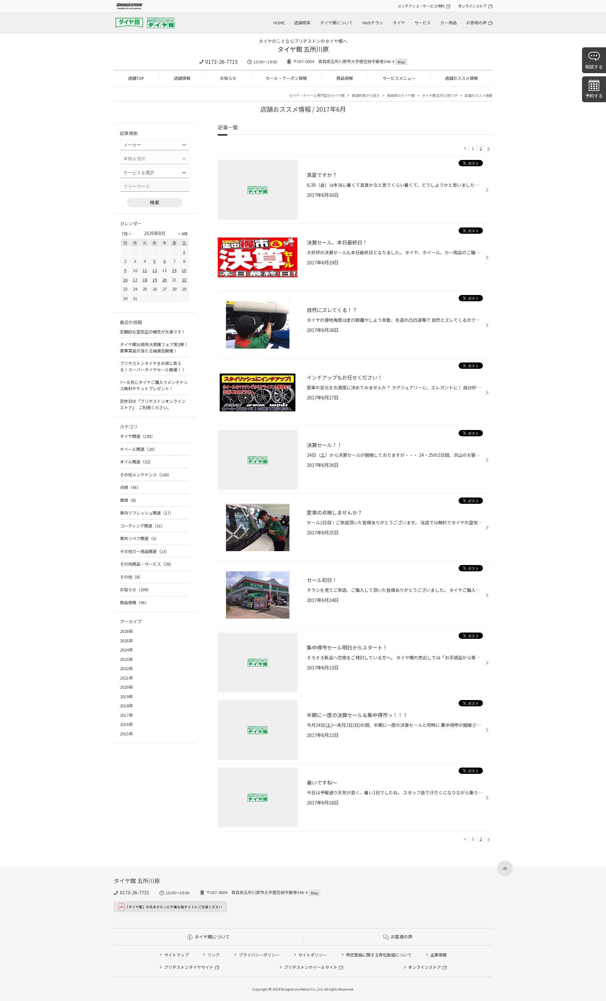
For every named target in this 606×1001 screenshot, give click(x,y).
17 (135, 280)
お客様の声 (476, 23)
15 (184, 270)
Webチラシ (372, 23)
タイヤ (399, 23)
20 (164, 280)
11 (145, 270)
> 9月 (183, 234)
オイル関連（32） (136, 462)
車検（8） (129, 500)
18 (145, 280)
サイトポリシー (312, 955)
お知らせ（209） (135, 589)
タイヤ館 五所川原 (303, 49)
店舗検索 (302, 23)
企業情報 (438, 955)
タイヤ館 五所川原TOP (439, 95)
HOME (279, 23)
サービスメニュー (399, 78)
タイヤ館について (336, 23)
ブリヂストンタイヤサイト (188, 967)
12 (154, 270)
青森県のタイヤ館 (401, 95)
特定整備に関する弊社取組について (379, 955)
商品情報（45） (134, 602)
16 (125, 280)
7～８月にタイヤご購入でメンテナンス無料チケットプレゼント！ (154, 385)
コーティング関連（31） (142, 526)
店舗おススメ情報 (461, 78)
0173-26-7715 (221, 61)
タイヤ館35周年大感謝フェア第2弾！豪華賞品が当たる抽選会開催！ (154, 347)
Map (401, 61)
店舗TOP (136, 78)
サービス (422, 23)
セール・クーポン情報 (286, 78)
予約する (594, 95)
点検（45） (130, 487)
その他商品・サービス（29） (147, 564)
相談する (594, 66)
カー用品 (448, 23)
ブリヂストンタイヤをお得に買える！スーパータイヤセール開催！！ (153, 366)
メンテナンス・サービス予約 (421, 6)
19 (154, 280)
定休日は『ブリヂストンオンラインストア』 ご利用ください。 (153, 404)
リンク (213, 955)
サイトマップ (176, 955)
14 (174, 270)
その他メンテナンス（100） (146, 475)
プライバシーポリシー (259, 955)
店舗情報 (182, 78)
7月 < (126, 234)
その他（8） (131, 577)
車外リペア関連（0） (139, 538)
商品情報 (344, 78)
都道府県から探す (366, 95)
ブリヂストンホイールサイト (310, 967)
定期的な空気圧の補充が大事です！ (153, 332)
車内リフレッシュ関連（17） (147, 513)
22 (184, 280)
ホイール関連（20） (138, 449)
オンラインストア (472, 6)
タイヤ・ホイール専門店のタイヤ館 (317, 95)
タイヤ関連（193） (137, 436)
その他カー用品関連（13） (144, 551)
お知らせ (228, 78)
